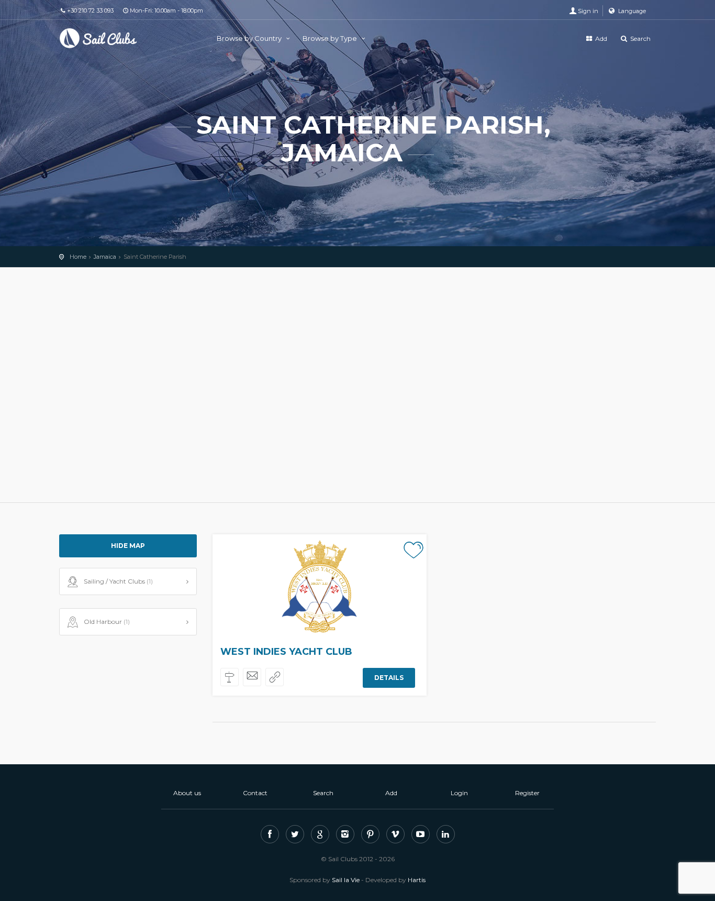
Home (78, 256)
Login (459, 793)
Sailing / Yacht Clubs (118, 581)
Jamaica (105, 256)
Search (640, 38)
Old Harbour (107, 621)
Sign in (588, 11)
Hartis (417, 880)
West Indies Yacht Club (286, 651)
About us (187, 793)
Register (527, 793)
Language (631, 11)
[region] (357, 385)
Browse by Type (331, 38)
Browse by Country (250, 38)
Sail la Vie (346, 880)
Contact (255, 793)
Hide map (128, 546)
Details (389, 678)
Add (600, 38)
